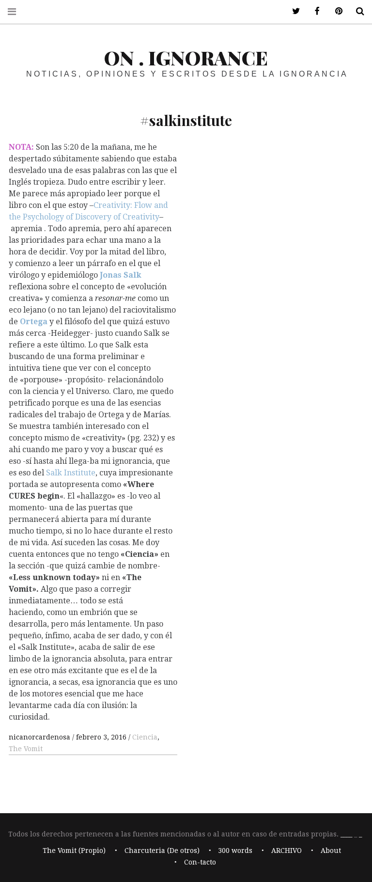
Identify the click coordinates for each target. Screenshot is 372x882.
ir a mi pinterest (335, 11)
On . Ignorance (186, 57)
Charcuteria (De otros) (162, 850)
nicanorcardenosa (40, 737)
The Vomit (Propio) (74, 850)
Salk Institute (70, 472)
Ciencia (144, 737)
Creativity (141, 216)
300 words (235, 850)
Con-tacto (200, 862)
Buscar (356, 11)
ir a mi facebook (314, 11)
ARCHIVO (286, 850)
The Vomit (26, 749)
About (331, 850)
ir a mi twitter (292, 11)
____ (346, 834)
